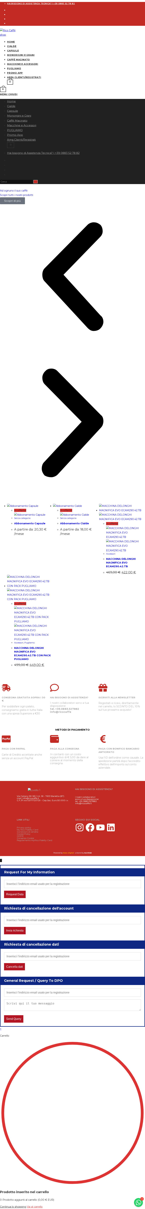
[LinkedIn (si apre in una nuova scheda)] (8, 170)
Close (141, 872)
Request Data (15, 894)
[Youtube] (100, 827)
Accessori (110, 553)
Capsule (12, 111)
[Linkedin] (110, 827)
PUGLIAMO (15, 130)
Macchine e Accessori (21, 125)
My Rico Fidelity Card (27, 829)
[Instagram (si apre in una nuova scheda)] (8, 165)
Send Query (13, 1018)
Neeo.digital (68, 853)
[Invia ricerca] (35, 181)
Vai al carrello (35, 1206)
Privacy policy (24, 827)
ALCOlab (88, 853)
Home (11, 101)
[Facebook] (8, 10)
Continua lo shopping (13, 1206)
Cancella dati (14, 966)
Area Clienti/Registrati (21, 139)
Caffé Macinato (17, 120)
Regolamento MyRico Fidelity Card (34, 840)
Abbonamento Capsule (29, 523)
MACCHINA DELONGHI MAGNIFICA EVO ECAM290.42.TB (121, 562)
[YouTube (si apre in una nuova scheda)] (8, 174)
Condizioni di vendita (27, 831)
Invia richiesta (15, 930)
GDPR (20, 836)
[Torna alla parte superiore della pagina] (1, 860)
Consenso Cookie (25, 838)
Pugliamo (29, 642)
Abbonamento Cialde (74, 523)
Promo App (15, 135)
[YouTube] (8, 23)
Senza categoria (22, 518)
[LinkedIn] (8, 18)
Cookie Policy (23, 834)
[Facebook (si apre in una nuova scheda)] (8, 160)
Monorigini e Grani (19, 115)
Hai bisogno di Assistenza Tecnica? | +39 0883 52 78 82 (41, 3)
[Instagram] (8, 14)
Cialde (11, 106)
